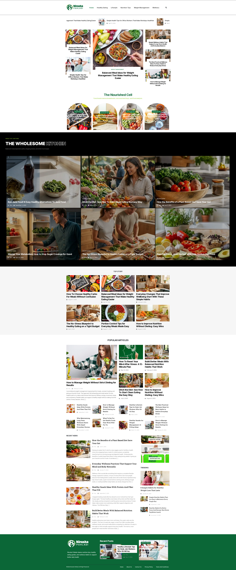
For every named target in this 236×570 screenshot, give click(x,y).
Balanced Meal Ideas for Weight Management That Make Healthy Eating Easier (78, 50)
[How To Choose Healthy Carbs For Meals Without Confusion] (83, 283)
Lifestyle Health (155, 449)
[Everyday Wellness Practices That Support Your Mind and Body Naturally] (78, 472)
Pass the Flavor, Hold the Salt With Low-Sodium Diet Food (186, 254)
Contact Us (138, 567)
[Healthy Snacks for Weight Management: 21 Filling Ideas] (123, 425)
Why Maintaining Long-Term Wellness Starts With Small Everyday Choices (83, 422)
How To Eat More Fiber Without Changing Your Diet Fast (157, 117)
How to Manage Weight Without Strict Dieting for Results (158, 83)
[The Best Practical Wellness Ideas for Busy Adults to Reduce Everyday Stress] (149, 22)
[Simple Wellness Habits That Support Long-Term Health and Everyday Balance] (84, 22)
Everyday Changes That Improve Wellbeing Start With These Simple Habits (152, 297)
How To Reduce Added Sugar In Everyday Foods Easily (105, 117)
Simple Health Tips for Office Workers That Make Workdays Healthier (78, 77)
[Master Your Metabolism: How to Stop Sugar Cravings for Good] (43, 234)
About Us (129, 567)
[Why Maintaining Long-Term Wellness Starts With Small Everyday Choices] (70, 424)
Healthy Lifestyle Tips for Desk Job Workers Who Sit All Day (126, 549)
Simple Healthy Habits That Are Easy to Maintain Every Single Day (158, 499)
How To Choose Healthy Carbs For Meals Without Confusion (81, 295)
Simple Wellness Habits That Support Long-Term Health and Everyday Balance (116, 21)
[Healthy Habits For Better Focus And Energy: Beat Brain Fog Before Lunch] (144, 509)
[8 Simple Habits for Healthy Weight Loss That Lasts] (155, 478)
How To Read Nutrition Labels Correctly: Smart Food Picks (131, 117)
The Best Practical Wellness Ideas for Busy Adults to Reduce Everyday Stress (158, 63)
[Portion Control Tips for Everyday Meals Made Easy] (118, 313)
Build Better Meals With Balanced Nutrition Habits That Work (157, 364)
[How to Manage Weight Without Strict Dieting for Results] (158, 75)
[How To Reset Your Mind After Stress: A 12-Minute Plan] (131, 352)
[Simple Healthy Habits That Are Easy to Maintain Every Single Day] (144, 498)
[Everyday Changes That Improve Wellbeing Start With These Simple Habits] (153, 283)
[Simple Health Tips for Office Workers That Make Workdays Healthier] (78, 66)
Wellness (155, 8)
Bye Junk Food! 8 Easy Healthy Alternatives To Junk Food (37, 202)
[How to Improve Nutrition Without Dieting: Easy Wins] (153, 313)
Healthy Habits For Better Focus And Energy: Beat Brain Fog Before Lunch (159, 510)
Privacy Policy (149, 567)
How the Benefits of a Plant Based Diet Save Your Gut (184, 202)
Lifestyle (114, 8)
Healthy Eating (102, 8)
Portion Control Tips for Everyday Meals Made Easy (115, 325)
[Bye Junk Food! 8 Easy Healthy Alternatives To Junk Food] (43, 182)
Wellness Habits (141, 289)
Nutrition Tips (126, 8)
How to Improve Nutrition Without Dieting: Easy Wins (150, 325)
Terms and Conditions (162, 567)
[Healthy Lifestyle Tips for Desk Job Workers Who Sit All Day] (123, 409)
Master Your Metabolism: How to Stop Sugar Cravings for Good (40, 254)
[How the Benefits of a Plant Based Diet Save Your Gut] (192, 182)
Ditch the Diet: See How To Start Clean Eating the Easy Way (112, 202)
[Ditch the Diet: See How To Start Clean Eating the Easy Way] (118, 182)
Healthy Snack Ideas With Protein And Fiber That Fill (84, 407)
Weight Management (141, 8)
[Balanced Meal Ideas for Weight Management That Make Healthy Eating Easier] (78, 38)
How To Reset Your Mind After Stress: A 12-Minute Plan (131, 364)
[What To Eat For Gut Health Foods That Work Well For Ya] (96, 423)
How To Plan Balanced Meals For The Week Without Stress (79, 117)
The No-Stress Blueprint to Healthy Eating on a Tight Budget (112, 254)
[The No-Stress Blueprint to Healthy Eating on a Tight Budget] (118, 234)
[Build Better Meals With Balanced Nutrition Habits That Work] (157, 352)
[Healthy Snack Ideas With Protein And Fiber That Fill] (70, 408)
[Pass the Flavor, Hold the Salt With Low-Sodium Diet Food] (192, 234)
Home (91, 8)
